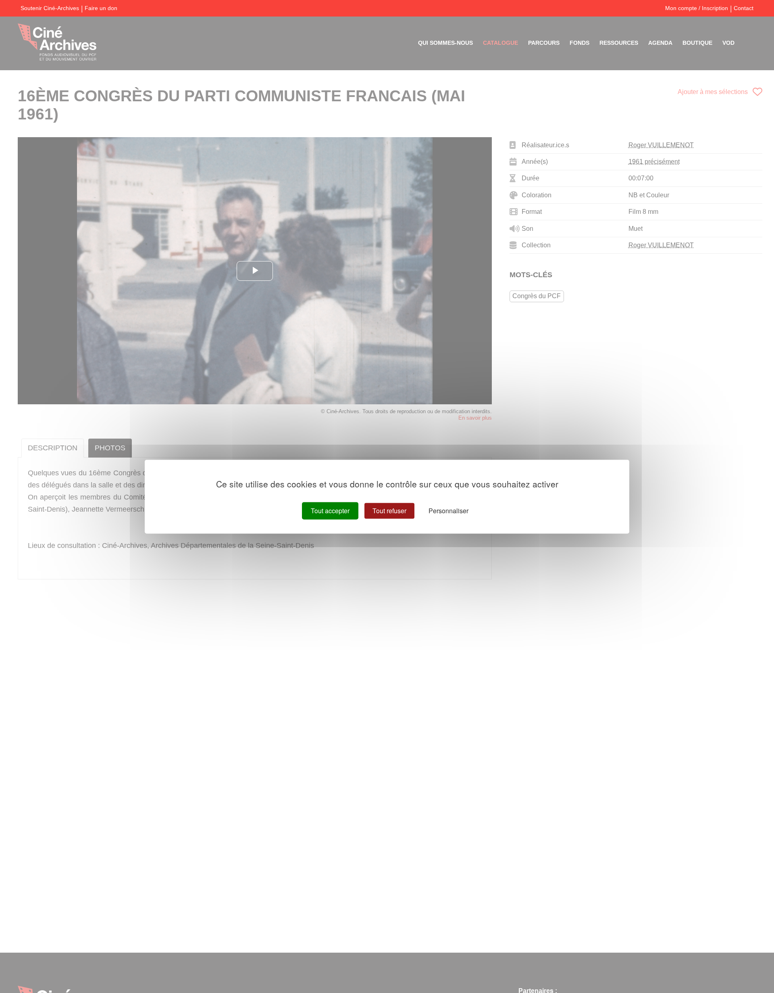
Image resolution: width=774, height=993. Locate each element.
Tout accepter (330, 510)
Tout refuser (389, 510)
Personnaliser (448, 510)
